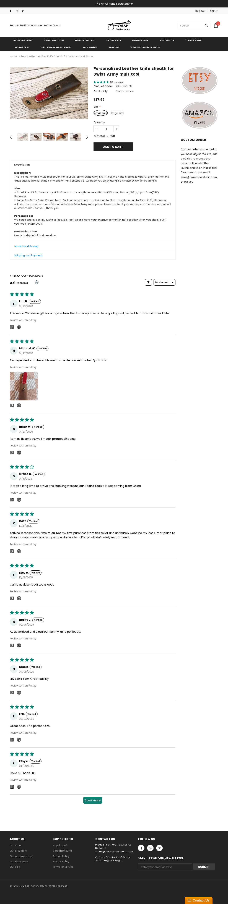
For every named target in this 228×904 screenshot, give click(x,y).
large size (117, 113)
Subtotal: (99, 136)
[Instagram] (18, 11)
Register (200, 10)
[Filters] (148, 282)
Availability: (101, 91)
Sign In (214, 10)
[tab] (92, 164)
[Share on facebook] (12, 327)
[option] (49, 93)
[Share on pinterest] (19, 327)
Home (13, 56)
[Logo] (119, 25)
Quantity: (99, 122)
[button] (102, 82)
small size (100, 113)
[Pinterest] (24, 11)
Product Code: (103, 86)
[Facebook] (12, 11)
